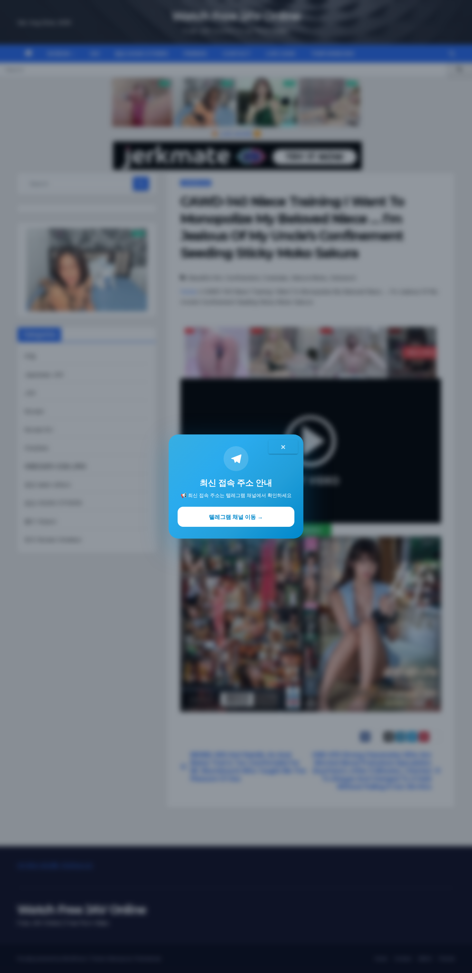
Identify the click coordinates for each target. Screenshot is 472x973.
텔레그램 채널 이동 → (236, 517)
